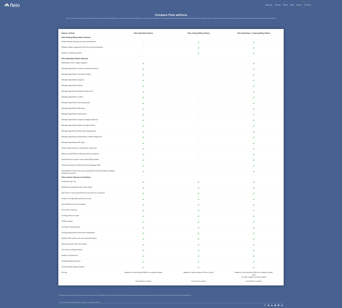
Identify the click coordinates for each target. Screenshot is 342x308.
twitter (268, 305)
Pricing (278, 5)
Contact (307, 5)
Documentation (64, 305)
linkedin (272, 305)
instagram (278, 305)
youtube (275, 305)
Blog (292, 5)
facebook (265, 305)
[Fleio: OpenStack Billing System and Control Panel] (12, 5)
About (299, 5)
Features (268, 5)
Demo (285, 5)
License (73, 305)
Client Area (307, 1)
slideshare (282, 305)
